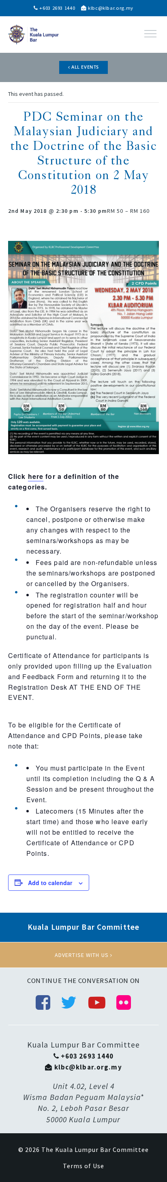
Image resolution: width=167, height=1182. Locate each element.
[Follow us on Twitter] (69, 1002)
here (35, 476)
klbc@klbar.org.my (109, 8)
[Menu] (150, 33)
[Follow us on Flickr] (123, 1002)
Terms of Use (83, 1166)
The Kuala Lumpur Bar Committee (95, 1149)
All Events (84, 67)
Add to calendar (50, 883)
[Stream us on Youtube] (97, 1002)
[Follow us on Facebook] (43, 1002)
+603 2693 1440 (56, 8)
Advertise (83, 955)
